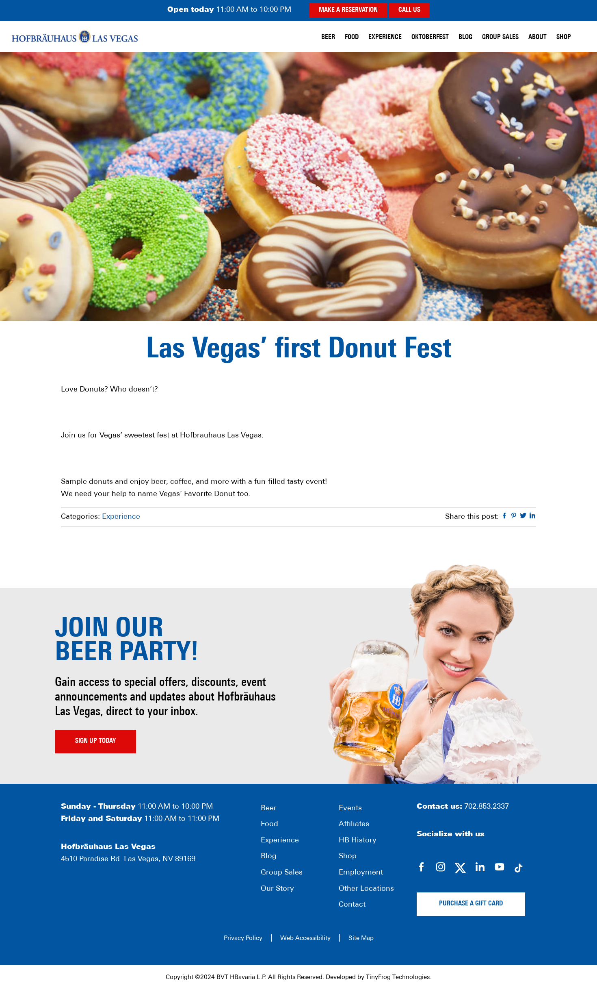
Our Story (277, 889)
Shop (348, 856)
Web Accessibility (305, 939)
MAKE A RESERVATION (348, 10)
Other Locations (366, 889)
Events (350, 808)
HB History (357, 840)
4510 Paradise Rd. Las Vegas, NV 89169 (128, 859)
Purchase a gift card (471, 904)
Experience (121, 517)
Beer (269, 808)
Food (269, 824)
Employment (361, 873)
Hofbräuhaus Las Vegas (75, 36)
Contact (352, 905)
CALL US (409, 10)
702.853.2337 (486, 807)
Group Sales (282, 873)
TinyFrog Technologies (398, 978)
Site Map (361, 939)
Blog (269, 856)
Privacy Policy (243, 939)
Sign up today (95, 741)
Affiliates (354, 824)
